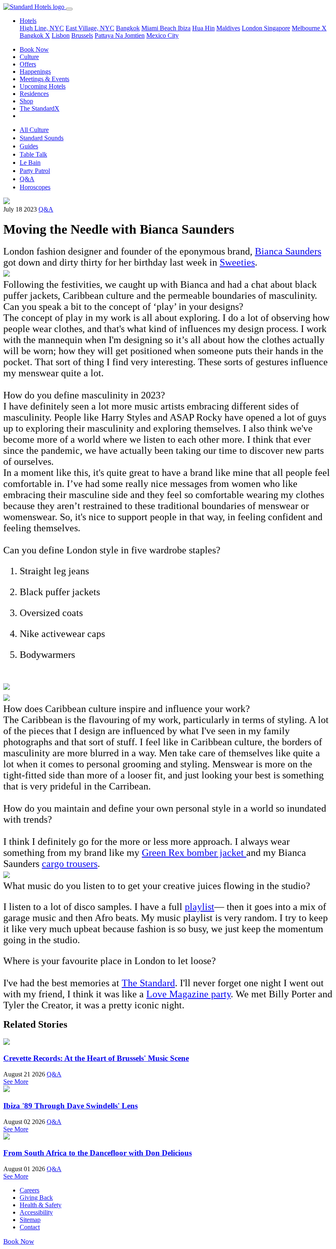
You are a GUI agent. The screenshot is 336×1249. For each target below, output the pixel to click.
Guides (29, 146)
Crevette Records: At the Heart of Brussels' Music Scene (96, 1058)
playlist (199, 906)
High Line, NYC (42, 28)
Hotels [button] (28, 20)
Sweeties (237, 262)
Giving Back (36, 1197)
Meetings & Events (44, 78)
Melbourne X (309, 28)
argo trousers (72, 863)
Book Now (34, 49)
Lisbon (61, 35)
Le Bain (30, 162)
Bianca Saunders (288, 251)
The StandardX (39, 108)
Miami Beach (159, 28)
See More (15, 1081)
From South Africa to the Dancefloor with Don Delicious (97, 1153)
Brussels (82, 35)
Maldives (228, 28)
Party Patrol (35, 170)
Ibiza (184, 28)
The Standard (148, 983)
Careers (29, 1190)
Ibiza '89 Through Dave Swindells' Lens (70, 1105)
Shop (26, 101)
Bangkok (128, 28)
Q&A (27, 178)
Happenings (35, 71)
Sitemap (30, 1219)
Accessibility (36, 1212)
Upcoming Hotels (43, 86)
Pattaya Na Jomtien (120, 35)
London (253, 28)
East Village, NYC (90, 28)
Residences (34, 93)
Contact (30, 1227)
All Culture (34, 129)
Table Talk (33, 154)
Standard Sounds (42, 137)
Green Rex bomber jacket (194, 852)
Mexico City (162, 35)
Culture (29, 56)
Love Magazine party (188, 994)
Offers (28, 64)
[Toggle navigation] (69, 9)
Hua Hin (203, 28)
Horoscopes (35, 187)
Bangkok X (35, 35)
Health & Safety (40, 1204)
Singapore (277, 28)
